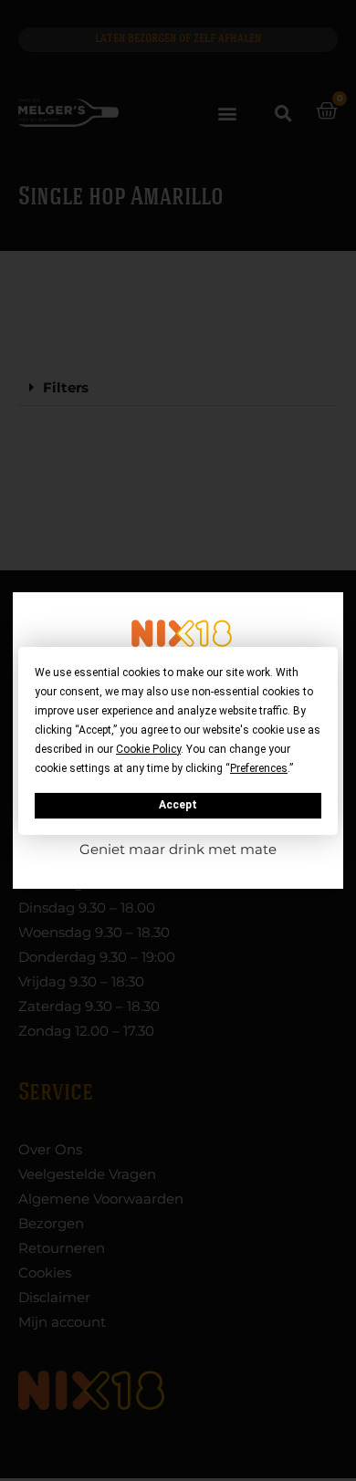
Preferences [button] (259, 767)
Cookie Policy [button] (148, 748)
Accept (178, 804)
